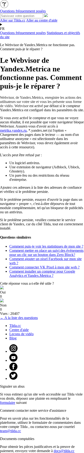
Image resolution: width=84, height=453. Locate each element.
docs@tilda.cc (64, 451)
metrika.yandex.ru (13, 130)
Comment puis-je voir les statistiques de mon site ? (46, 246)
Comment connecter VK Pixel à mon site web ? (44, 267)
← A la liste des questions (19, 318)
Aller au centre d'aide (41, 20)
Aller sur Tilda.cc (12, 20)
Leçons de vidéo (21, 334)
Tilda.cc (15, 326)
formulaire (7, 403)
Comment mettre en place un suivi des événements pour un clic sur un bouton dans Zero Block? (46, 253)
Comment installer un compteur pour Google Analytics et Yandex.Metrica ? (42, 273)
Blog (13, 338)
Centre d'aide (19, 330)
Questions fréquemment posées (23, 33)
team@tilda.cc (10, 431)
